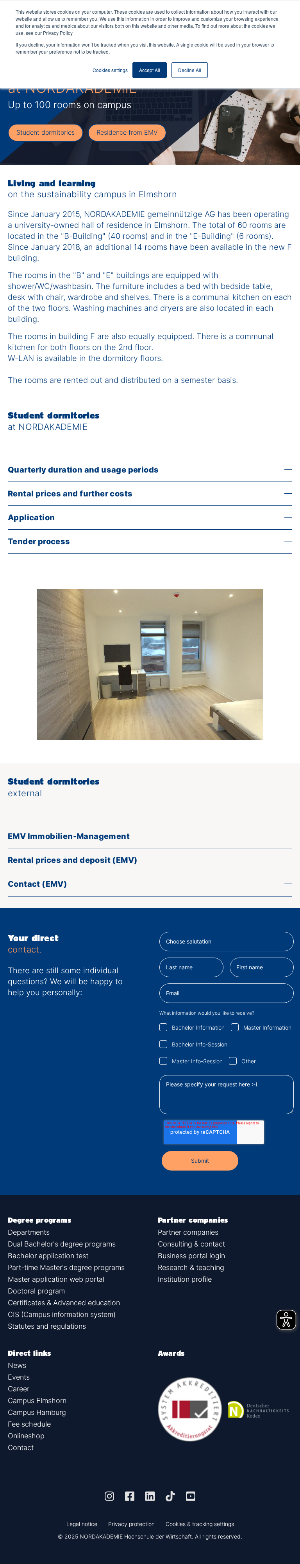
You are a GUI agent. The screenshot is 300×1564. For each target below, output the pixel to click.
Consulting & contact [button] (191, 1244)
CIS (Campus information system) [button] (62, 1314)
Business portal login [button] (191, 1256)
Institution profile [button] (185, 1279)
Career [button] (18, 1389)
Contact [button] (21, 1447)
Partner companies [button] (188, 1232)
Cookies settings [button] (110, 70)
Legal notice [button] (81, 1524)
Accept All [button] (149, 70)
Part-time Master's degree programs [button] (66, 1267)
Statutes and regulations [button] (47, 1326)
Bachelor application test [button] (48, 1256)
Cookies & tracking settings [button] (200, 1524)
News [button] (17, 1365)
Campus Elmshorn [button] (37, 1400)
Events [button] (19, 1377)
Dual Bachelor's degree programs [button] (62, 1244)
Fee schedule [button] (29, 1424)
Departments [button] (29, 1232)
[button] (109, 1496)
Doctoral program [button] (36, 1291)
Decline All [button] (189, 70)
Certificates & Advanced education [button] (64, 1303)
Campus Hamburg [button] (37, 1412)
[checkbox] (226, 1043)
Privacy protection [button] (131, 1524)
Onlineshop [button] (26, 1436)
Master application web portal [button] (56, 1279)
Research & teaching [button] (191, 1267)
